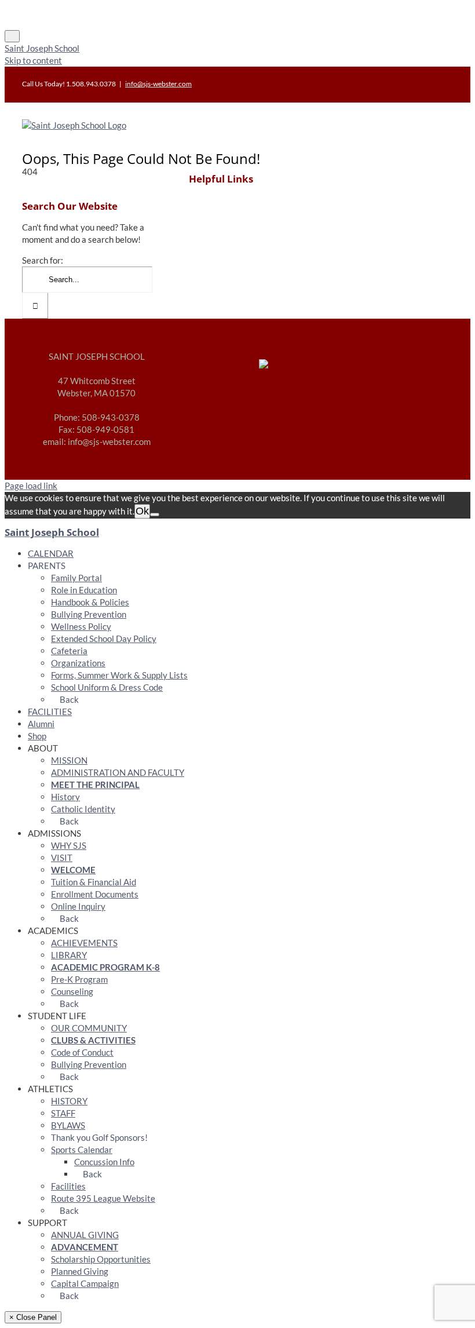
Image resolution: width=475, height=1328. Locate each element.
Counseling (72, 991)
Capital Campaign (85, 1283)
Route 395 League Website (103, 1198)
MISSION (69, 760)
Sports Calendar (81, 1149)
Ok (142, 511)
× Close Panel (33, 1317)
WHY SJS (68, 845)
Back (68, 699)
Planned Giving (79, 1271)
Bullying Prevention (88, 614)
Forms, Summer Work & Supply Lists (119, 675)
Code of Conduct (82, 1052)
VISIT (61, 857)
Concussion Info (104, 1161)
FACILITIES (50, 711)
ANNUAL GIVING (85, 1235)
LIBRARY (69, 955)
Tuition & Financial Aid (93, 882)
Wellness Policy (81, 626)
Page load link (31, 485)
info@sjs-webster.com (158, 83)
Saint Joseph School (42, 48)
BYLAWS (68, 1125)
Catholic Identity (83, 809)
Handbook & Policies (90, 602)
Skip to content (33, 60)
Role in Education (84, 590)
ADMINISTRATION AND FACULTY (117, 772)
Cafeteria (69, 650)
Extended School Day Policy (103, 638)
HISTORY (69, 1101)
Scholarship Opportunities (101, 1259)
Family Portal (76, 577)
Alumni (41, 723)
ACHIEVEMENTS (84, 942)
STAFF (63, 1113)
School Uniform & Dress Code (107, 687)
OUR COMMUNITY (89, 1028)
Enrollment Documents (94, 894)
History (65, 796)
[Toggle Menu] (12, 36)
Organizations (78, 663)
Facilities (68, 1186)
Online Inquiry (78, 906)
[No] (154, 514)
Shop (37, 736)
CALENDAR (51, 553)
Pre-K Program (79, 979)
